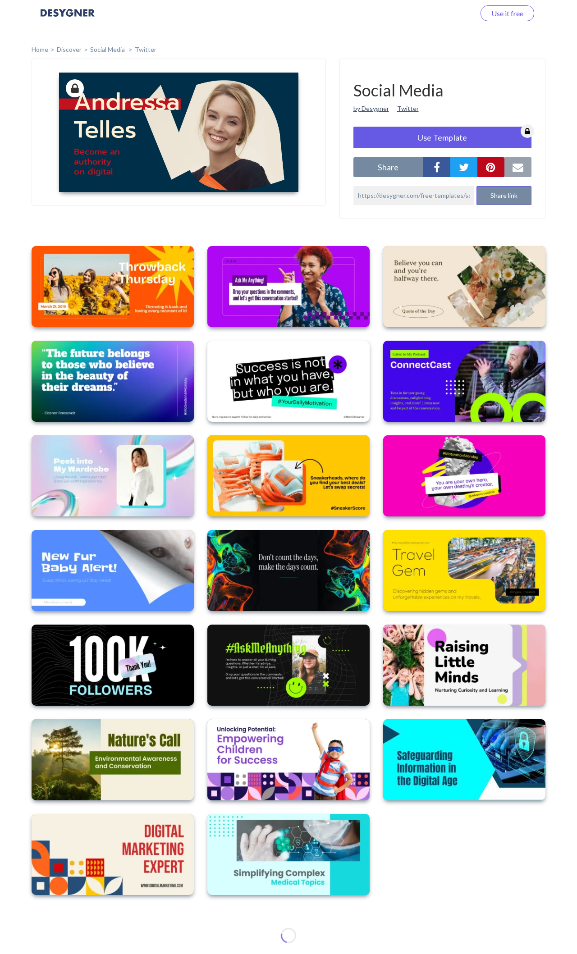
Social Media (108, 49)
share (388, 167)
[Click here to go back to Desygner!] (67, 19)
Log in (454, 13)
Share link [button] (503, 195)
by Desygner (371, 108)
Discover (69, 49)
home (40, 49)
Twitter (145, 49)
